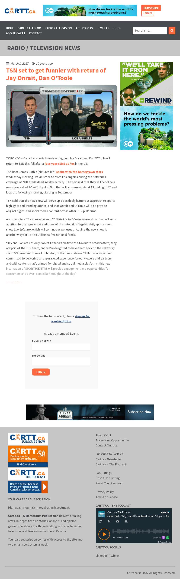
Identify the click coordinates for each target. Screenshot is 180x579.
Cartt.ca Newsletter (109, 459)
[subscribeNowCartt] (28, 438)
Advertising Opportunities (112, 440)
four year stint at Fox (59, 164)
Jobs (116, 28)
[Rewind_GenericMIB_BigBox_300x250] (146, 83)
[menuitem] (10, 28)
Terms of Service (107, 497)
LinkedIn (101, 556)
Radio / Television (58, 28)
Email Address (41, 341)
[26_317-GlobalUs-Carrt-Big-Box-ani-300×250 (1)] (146, 128)
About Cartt (15, 33)
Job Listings (104, 473)
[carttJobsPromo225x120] (28, 456)
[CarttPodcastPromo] (28, 474)
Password (39, 355)
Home (10, 28)
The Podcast (85, 28)
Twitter (114, 556)
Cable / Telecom (29, 28)
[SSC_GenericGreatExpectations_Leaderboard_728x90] (90, 412)
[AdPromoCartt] (28, 487)
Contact (35, 33)
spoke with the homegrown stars (79, 172)
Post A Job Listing (108, 478)
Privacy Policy (105, 492)
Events (104, 28)
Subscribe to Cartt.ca (109, 454)
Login (147, 13)
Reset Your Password (110, 483)
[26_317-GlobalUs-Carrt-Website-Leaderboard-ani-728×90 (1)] (90, 10)
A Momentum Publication (40, 516)
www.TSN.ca (14, 282)
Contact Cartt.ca (106, 445)
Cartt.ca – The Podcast (111, 464)
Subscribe (151, 8)
